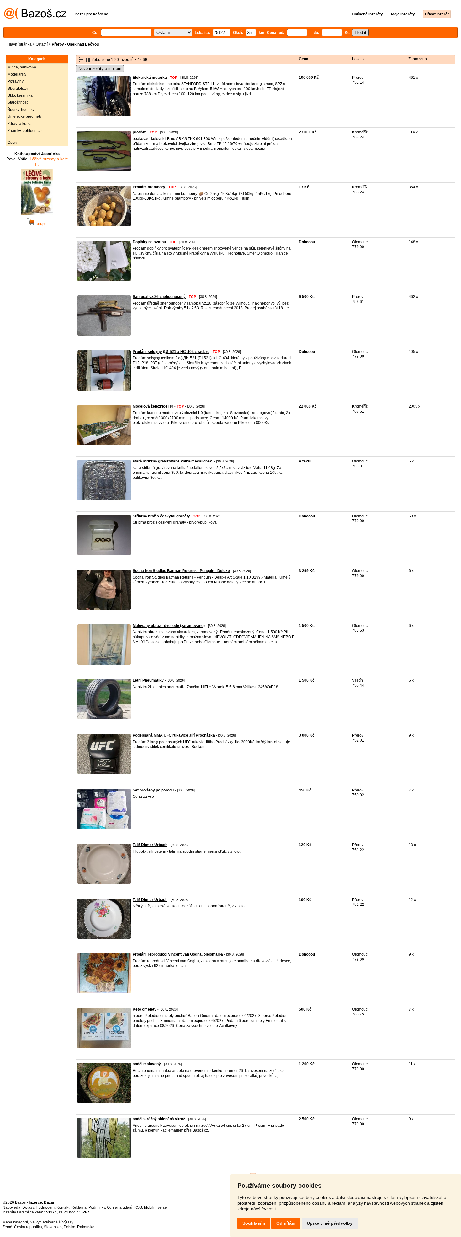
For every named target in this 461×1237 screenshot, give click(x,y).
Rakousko (85, 1227)
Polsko (69, 1227)
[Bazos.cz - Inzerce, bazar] (35, 17)
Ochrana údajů (119, 1207)
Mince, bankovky (22, 67)
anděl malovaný (147, 1064)
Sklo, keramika (20, 95)
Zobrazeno (417, 59)
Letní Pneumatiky (148, 680)
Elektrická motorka (150, 77)
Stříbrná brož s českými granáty (161, 516)
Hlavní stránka (19, 44)
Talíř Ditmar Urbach (150, 845)
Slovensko (53, 1227)
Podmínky (96, 1207)
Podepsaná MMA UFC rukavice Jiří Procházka (174, 735)
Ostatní (42, 44)
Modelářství (17, 74)
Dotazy (28, 1207)
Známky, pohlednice (25, 130)
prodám (139, 132)
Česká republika (28, 1227)
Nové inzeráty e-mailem (99, 68)
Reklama (79, 1207)
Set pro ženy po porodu (153, 790)
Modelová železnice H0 (153, 406)
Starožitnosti (18, 102)
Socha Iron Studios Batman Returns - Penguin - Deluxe (181, 571)
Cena (303, 59)
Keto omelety (144, 1009)
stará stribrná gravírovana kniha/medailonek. (173, 461)
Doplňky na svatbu (149, 242)
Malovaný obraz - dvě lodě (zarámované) (169, 626)
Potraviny (16, 81)
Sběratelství (18, 88)
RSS (138, 1207)
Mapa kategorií (15, 1222)
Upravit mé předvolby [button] (329, 1223)
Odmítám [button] (285, 1223)
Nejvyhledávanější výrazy (51, 1222)
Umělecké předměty (25, 116)
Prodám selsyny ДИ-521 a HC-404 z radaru (171, 351)
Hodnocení (45, 1207)
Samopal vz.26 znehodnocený (159, 296)
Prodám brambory (149, 187)
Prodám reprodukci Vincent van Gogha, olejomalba (178, 954)
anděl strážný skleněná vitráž (159, 1119)
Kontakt (62, 1207)
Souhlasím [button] (253, 1223)
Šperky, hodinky (21, 109)
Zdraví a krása (20, 124)
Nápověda (11, 1207)
